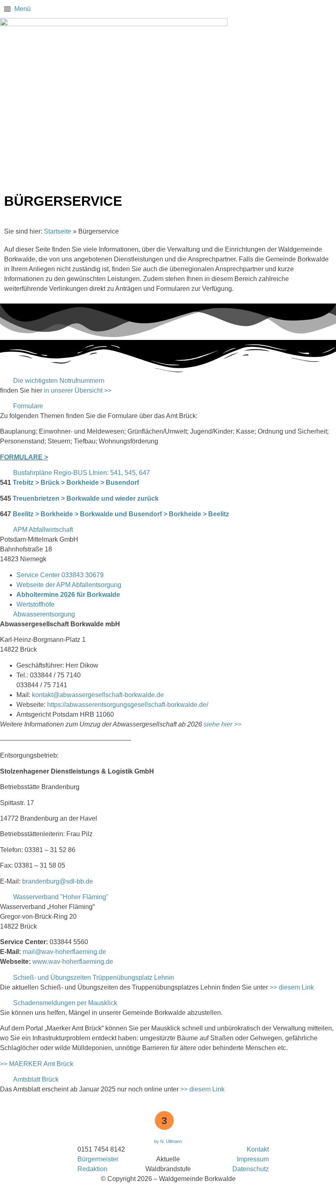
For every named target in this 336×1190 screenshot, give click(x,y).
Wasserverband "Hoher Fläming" (61, 896)
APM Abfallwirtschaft (43, 529)
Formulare (28, 406)
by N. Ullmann (168, 1141)
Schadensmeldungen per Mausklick (65, 1002)
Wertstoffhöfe (35, 604)
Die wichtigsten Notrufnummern (58, 380)
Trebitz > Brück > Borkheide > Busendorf (76, 482)
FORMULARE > (24, 457)
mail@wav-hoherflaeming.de (64, 951)
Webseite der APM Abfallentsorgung (68, 584)
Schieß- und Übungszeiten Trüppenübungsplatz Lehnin (93, 977)
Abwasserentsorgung (44, 614)
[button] (168, 381)
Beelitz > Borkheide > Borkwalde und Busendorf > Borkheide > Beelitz (121, 514)
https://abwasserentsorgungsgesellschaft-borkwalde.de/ (127, 704)
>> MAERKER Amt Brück (36, 1063)
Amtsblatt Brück (36, 1079)
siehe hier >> (222, 724)
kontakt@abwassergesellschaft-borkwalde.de (98, 694)
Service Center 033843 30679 (60, 574)
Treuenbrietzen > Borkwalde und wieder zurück (86, 498)
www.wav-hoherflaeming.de (72, 961)
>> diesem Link (292, 987)
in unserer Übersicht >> (77, 390)
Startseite (57, 231)
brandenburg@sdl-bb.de (57, 881)
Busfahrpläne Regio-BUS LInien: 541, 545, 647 (81, 472)
